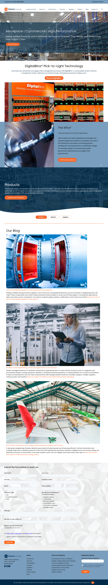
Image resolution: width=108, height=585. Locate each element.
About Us (42, 9)
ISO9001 (59, 572)
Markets (80, 9)
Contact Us (94, 9)
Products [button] (41, 217)
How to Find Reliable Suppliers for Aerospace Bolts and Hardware (29, 290)
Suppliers (71, 9)
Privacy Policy (65, 567)
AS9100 (54, 572)
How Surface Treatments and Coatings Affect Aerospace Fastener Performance (34, 445)
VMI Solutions (52, 9)
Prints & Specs (31, 572)
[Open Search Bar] (102, 9)
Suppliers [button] (65, 217)
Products (62, 9)
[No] (106, 582)
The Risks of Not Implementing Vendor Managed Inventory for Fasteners (31, 368)
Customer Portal (31, 9)
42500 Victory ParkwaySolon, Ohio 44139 (11, 560)
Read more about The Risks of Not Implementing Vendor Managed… (50, 377)
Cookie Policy (56, 567)
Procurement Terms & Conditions (62, 559)
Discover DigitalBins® (54, 78)
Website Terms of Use (58, 570)
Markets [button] (53, 217)
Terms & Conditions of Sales (60, 563)
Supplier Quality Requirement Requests (64, 561)
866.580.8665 (19, 2)
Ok (92, 582)
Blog (87, 9)
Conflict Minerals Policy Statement (62, 565)
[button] (29, 102)
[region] (54, 36)
